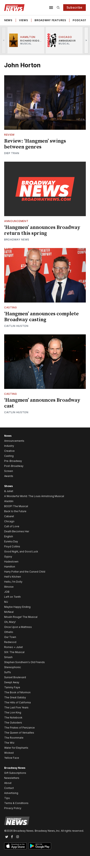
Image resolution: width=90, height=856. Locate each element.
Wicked (9, 752)
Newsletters (11, 777)
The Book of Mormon (17, 692)
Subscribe (74, 7)
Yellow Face (11, 757)
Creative (9, 450)
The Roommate (13, 737)
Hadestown (11, 561)
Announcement (16, 221)
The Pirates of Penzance (19, 727)
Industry (9, 445)
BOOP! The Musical (16, 506)
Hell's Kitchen (12, 576)
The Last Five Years (16, 707)
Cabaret (9, 516)
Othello (8, 632)
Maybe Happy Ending (17, 606)
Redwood (10, 642)
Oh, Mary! (10, 621)
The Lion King (12, 712)
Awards (8, 476)
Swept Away (11, 682)
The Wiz (9, 742)
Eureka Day (11, 541)
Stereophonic (12, 667)
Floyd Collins (12, 546)
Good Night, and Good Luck (21, 551)
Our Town (10, 637)
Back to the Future (15, 511)
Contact (9, 788)
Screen (8, 471)
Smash (8, 657)
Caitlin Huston (16, 325)
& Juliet (8, 491)
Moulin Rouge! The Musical (20, 616)
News (8, 20)
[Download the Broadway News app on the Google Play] (39, 846)
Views (23, 20)
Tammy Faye (12, 687)
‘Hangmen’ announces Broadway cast (42, 403)
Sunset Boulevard (15, 677)
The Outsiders (13, 722)
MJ (6, 601)
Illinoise (9, 586)
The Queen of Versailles (19, 732)
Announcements (14, 440)
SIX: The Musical (14, 652)
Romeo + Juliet (13, 647)
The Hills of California (17, 702)
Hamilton (9, 566)
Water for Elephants (16, 747)
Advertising (11, 793)
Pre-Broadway (13, 460)
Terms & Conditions (16, 803)
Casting (10, 307)
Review (9, 134)
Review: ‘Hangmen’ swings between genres (35, 144)
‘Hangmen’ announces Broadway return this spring (42, 230)
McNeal (9, 611)
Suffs (7, 672)
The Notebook (13, 717)
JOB (6, 591)
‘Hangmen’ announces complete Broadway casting (41, 317)
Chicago (9, 521)
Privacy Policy (12, 808)
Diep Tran (11, 153)
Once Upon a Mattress (18, 627)
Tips (7, 798)
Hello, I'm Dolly (13, 581)
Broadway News (16, 239)
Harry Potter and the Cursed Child (24, 571)
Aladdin (8, 501)
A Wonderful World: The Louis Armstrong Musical (34, 496)
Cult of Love (11, 526)
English (8, 536)
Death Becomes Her (16, 531)
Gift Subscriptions (15, 772)
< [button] (4, 40)
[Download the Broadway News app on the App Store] (15, 846)
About (8, 783)
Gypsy (8, 556)
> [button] (86, 40)
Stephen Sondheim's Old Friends (24, 662)
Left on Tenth (12, 596)
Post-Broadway (13, 466)
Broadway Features (50, 20)
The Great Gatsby (15, 697)
